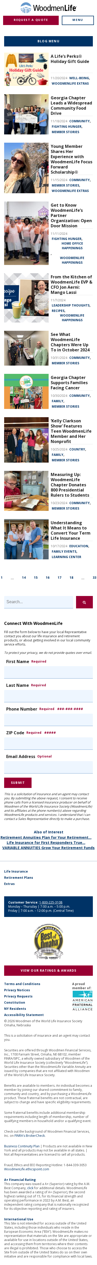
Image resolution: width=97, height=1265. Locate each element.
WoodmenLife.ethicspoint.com (26, 1169)
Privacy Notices (17, 990)
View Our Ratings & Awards (49, 970)
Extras (9, 884)
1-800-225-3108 (50, 902)
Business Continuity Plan (22, 1146)
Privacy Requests (18, 996)
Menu (77, 20)
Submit (18, 782)
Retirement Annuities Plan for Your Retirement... (46, 837)
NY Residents (15, 1009)
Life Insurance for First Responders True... (46, 842)
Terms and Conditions (22, 984)
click (30, 1188)
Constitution (14, 1003)
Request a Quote (31, 20)
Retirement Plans (18, 878)
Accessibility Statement (24, 1015)
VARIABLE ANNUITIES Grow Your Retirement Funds (48, 847)
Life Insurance (16, 871)
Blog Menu (48, 41)
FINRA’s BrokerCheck (29, 1135)
